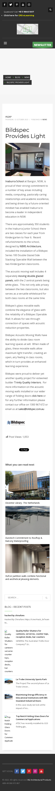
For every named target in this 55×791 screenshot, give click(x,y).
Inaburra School (14, 181)
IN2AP (8, 116)
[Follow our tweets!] (23, 771)
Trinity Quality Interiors (27, 382)
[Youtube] (23, 4)
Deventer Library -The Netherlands (22, 502)
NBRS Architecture (30, 246)
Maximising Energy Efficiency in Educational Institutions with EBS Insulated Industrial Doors (32, 697)
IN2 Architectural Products (39, 779)
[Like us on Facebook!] (17, 771)
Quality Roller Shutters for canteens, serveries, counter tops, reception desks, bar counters (32, 633)
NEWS (44, 119)
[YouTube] (41, 771)
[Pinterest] (17, 4)
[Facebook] (4, 4)
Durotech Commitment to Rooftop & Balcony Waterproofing (23, 539)
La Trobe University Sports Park (31, 679)
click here (37, 395)
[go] (46, 598)
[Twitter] (10, 4)
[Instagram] (29, 4)
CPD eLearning (26, 15)
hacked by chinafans (14, 615)
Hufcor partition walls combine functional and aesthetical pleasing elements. (25, 577)
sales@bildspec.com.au (31, 409)
